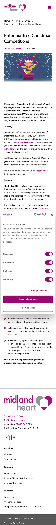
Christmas (8, 49)
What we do (10, 473)
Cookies (7, 518)
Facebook (40, 170)
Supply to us (10, 459)
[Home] (15, 7)
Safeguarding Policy (13, 482)
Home (7, 20)
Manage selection (39, 290)
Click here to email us (16, 420)
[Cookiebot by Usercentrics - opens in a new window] (34, 215)
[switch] (49, 262)
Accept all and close (28, 299)
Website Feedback (13, 501)
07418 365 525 (24, 424)
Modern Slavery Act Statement (19, 478)
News (17, 20)
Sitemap (8, 454)
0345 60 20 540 (14, 416)
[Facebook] (7, 437)
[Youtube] (14, 437)
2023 (27, 20)
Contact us (9, 497)
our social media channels (23, 142)
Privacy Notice (29, 518)
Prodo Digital (18, 523)
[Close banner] (52, 215)
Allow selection (28, 308)
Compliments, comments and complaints (23, 506)
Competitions (18, 49)
